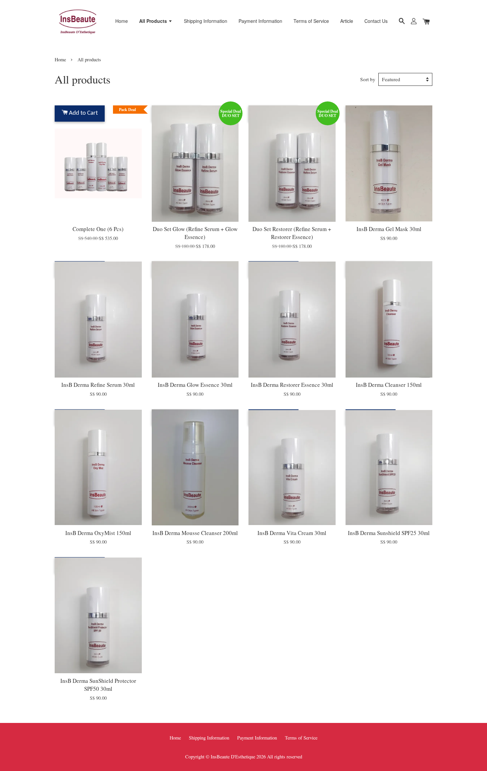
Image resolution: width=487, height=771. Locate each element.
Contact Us (376, 21)
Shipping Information (205, 21)
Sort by (367, 79)
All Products (153, 21)
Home (121, 21)
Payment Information (260, 21)
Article (346, 21)
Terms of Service (311, 21)
